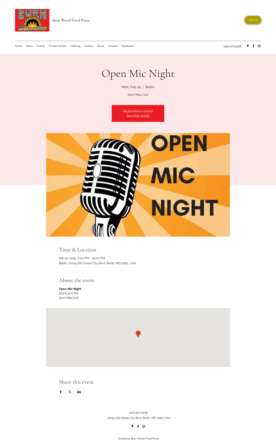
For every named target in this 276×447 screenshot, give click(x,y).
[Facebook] (253, 46)
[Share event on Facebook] (61, 391)
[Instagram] (259, 46)
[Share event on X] (70, 391)
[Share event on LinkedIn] (79, 391)
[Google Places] (248, 46)
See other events (138, 115)
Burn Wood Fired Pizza (70, 20)
